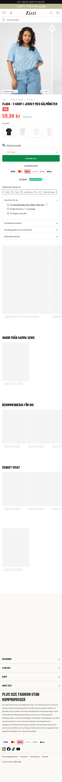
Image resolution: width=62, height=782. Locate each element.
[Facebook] (9, 749)
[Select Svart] (8, 132)
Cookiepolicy (35, 756)
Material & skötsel (12, 236)
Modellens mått (8, 91)
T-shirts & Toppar (16, 99)
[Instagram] (4, 749)
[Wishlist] (52, 28)
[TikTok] (13, 749)
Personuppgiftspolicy (10, 756)
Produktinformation (13, 223)
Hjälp (4, 677)
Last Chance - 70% (30, 192)
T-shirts (30, 99)
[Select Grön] (22, 132)
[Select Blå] (36, 132)
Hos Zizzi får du (11, 200)
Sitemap (45, 756)
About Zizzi (7, 685)
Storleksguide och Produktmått (18, 229)
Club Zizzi (6, 668)
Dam (4, 99)
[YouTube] (18, 749)
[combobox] (31, 20)
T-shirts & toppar (48, 192)
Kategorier (6, 659)
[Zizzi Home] (31, 12)
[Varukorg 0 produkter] (57, 12)
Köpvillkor (24, 756)
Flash (17, 192)
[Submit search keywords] (3, 19)
